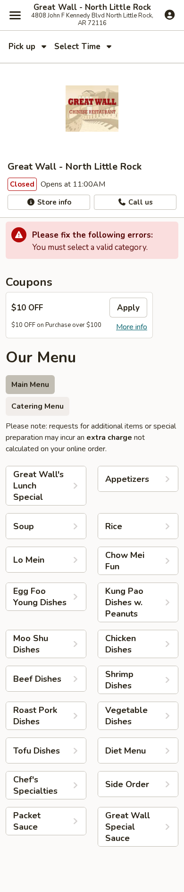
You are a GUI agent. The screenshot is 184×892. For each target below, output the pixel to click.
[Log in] (169, 15)
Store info (53, 202)
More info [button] (131, 327)
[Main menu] (15, 15)
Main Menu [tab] (30, 384)
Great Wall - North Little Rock (92, 7)
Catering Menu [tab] (37, 406)
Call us (139, 202)
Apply (128, 307)
